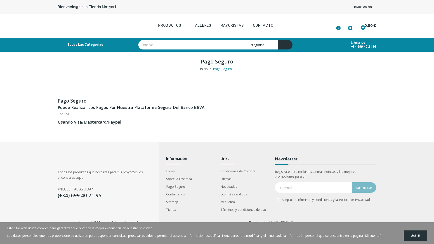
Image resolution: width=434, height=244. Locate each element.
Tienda (171, 209)
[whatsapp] (95, 210)
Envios (171, 171)
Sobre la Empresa (179, 179)
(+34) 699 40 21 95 (79, 195)
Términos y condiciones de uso (243, 209)
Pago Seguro (175, 186)
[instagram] (77, 210)
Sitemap (172, 202)
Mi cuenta (227, 202)
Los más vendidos (233, 194)
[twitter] (68, 210)
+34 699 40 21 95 (363, 46)
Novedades (228, 186)
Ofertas (225, 179)
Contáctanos (175, 194)
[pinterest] (86, 210)
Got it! (415, 235)
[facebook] (60, 210)
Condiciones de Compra (237, 171)
